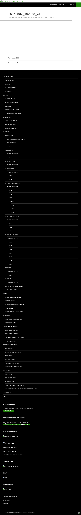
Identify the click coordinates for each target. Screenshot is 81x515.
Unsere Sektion (8, 76)
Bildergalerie (9, 381)
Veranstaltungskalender (14, 319)
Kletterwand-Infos (11, 330)
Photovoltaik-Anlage (12, 363)
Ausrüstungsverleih (12, 110)
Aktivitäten (6, 132)
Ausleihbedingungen (14, 113)
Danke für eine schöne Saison (12, 455)
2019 (10, 179)
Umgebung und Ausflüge (13, 367)
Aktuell (11, 443)
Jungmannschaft (10, 301)
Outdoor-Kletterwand (10, 326)
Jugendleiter (9, 308)
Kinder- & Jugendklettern (13, 297)
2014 (12, 205)
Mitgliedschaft (8, 117)
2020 (10, 176)
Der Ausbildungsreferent (16, 139)
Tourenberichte (12, 154)
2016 (10, 194)
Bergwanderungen (11, 234)
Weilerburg (7, 370)
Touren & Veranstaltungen (14, 312)
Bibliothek (8, 106)
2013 (12, 209)
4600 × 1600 (26, 17)
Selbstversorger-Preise (13, 352)
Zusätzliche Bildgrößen (10, 447)
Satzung (7, 91)
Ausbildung (9, 135)
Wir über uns (9, 80)
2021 (10, 146)
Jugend (5, 293)
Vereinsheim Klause (11, 102)
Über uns (71, 4)
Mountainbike (9, 168)
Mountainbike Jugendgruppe (14, 304)
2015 (10, 198)
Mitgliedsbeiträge (11, 121)
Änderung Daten (10, 124)
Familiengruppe (10, 150)
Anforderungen (10, 323)
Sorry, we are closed (9, 451)
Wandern (8, 267)
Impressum (6, 500)
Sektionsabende (12, 290)
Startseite (53, 4)
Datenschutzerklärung (10, 496)
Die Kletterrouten (11, 334)
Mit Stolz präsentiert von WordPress (25, 512)
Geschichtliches (10, 378)
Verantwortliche (11, 87)
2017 (10, 256)
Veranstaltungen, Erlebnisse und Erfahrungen (21, 389)
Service (61, 4)
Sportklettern (10, 161)
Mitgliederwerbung (11, 128)
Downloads (7, 392)
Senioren (8, 278)
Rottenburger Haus (10, 345)
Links (4, 396)
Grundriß (8, 356)
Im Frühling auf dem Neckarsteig (44, 17)
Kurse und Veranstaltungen (14, 337)
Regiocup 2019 (11, 341)
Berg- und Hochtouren (13, 216)
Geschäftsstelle (11, 98)
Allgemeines (9, 348)
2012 (12, 212)
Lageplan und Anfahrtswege (14, 385)
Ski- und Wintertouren (12, 183)
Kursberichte (11, 143)
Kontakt (5, 503)
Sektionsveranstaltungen (14, 286)
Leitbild (7, 84)
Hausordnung (10, 359)
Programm (6, 315)
